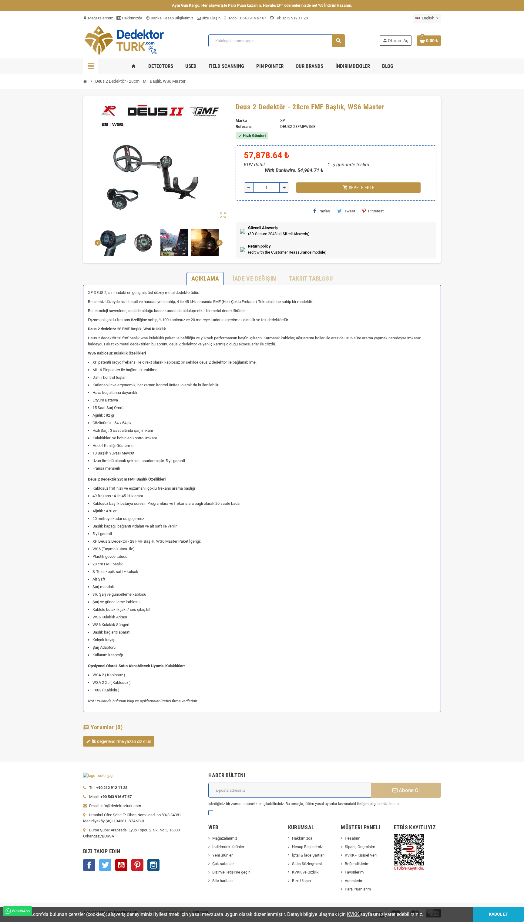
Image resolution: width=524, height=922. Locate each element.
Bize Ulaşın (210, 18)
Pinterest (376, 211)
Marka (241, 120)
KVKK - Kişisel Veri (361, 855)
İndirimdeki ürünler (228, 846)
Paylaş (324, 211)
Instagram (153, 865)
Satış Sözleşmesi (307, 863)
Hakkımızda (131, 18)
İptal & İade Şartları (308, 855)
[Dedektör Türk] (128, 40)
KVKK (353, 914)
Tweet (349, 211)
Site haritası (222, 880)
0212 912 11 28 (294, 18)
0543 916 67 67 (253, 18)
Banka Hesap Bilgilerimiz (169, 18)
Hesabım (352, 838)
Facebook (89, 865)
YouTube (121, 865)
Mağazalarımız (98, 18)
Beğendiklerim (357, 863)
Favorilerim (354, 872)
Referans (244, 126)
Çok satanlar (223, 863)
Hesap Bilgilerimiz (307, 846)
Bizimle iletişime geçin (231, 872)
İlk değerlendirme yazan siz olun (118, 741)
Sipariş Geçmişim (360, 846)
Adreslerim (354, 880)
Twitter (105, 865)
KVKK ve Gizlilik (305, 872)
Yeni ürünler (222, 855)
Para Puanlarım (358, 889)
